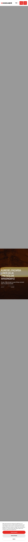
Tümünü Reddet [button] (14, 535)
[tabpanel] (14, 274)
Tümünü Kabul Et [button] (14, 532)
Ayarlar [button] (14, 539)
